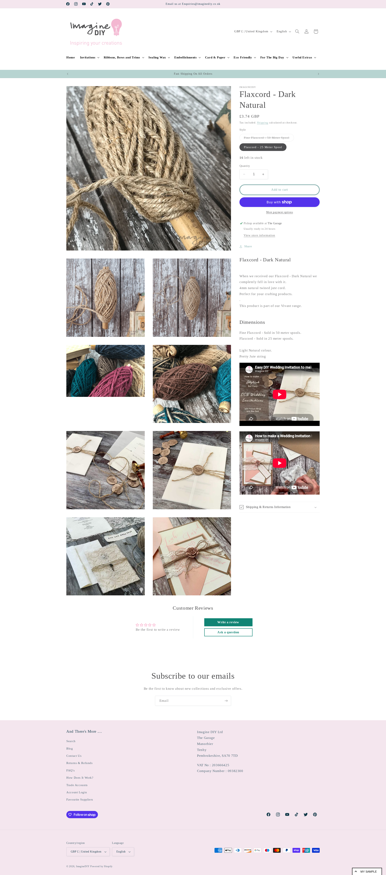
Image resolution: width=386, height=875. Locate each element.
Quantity (244, 165)
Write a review (228, 622)
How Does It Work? (79, 777)
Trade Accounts (77, 785)
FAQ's (70, 770)
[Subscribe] (226, 701)
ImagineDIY (82, 866)
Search (71, 741)
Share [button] (248, 246)
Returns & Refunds (79, 763)
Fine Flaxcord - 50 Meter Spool (269, 139)
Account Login (76, 792)
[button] (89, 57)
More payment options (279, 212)
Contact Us (73, 755)
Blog (69, 748)
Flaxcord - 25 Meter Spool (263, 147)
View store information (259, 235)
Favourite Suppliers (79, 799)
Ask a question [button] (228, 632)
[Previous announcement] (67, 74)
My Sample (368, 871)
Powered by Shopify (101, 866)
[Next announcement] (318, 74)
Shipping (262, 122)
